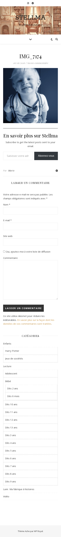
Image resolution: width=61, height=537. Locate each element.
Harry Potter (12, 350)
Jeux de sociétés (14, 358)
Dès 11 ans (11, 412)
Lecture (7, 366)
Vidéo (6, 496)
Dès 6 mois (13, 396)
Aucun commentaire (37, 63)
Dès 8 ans (10, 473)
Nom (6, 204)
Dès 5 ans (10, 450)
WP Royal (38, 531)
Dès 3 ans (10, 435)
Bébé (8, 381)
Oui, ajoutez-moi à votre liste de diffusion (27, 251)
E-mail (7, 220)
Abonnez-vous (46, 155)
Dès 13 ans (11, 427)
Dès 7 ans (10, 466)
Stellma (30, 17)
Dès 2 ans (12, 388)
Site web (8, 236)
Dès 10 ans (11, 404)
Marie (11, 170)
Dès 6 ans (10, 458)
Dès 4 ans (10, 442)
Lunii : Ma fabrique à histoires (18, 489)
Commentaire (10, 257)
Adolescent (11, 373)
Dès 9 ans (10, 481)
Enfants (7, 343)
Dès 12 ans (11, 419)
